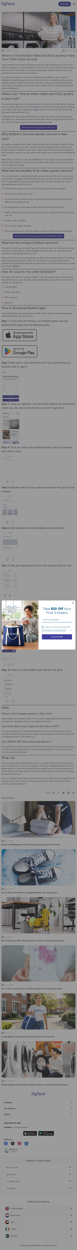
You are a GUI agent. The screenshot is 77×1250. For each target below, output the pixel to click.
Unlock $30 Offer (57, 637)
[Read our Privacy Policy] (71, 630)
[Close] (73, 602)
